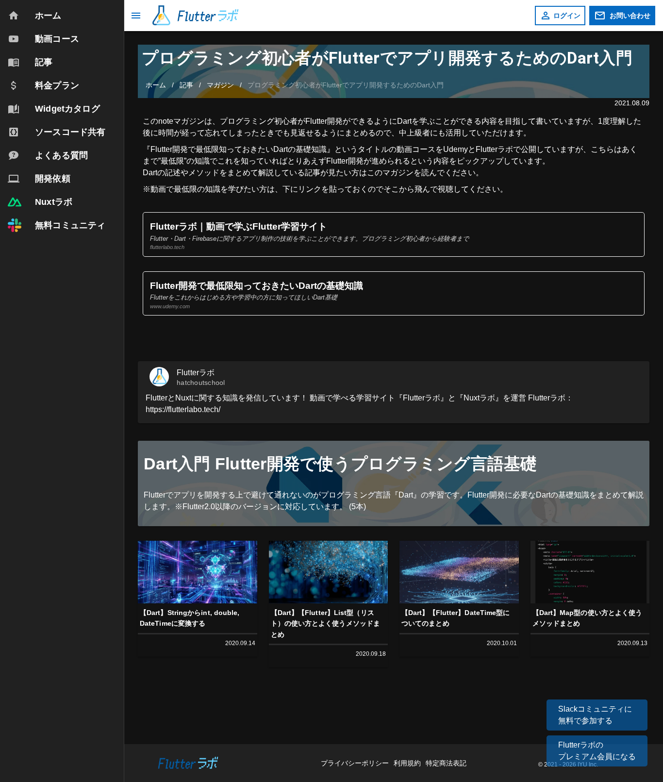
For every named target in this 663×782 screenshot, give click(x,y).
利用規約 (408, 763)
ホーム (156, 85)
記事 (186, 85)
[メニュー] (136, 15)
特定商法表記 (446, 763)
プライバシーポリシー (356, 763)
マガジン (220, 85)
